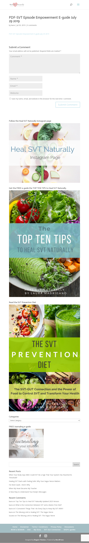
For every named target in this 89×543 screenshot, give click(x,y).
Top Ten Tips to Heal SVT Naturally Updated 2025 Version (37, 501)
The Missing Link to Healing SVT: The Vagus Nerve (34, 512)
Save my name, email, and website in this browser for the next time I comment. (41, 99)
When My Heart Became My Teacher (23, 488)
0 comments (32, 25)
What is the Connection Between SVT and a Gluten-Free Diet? (39, 505)
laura (13, 25)
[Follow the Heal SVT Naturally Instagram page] (44, 182)
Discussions (69, 527)
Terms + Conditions (40, 527)
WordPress (60, 540)
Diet (29, 530)
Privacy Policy (56, 527)
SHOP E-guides (69, 530)
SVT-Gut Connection (52, 530)
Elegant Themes (40, 540)
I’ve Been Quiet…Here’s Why (19, 485)
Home (15, 527)
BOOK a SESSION (17, 530)
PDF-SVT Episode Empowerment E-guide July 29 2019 (29, 34)
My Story (37, 530)
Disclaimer (24, 527)
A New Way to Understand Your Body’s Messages (27, 492)
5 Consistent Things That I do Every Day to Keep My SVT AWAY (39, 508)
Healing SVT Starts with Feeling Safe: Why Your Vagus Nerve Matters (34, 481)
